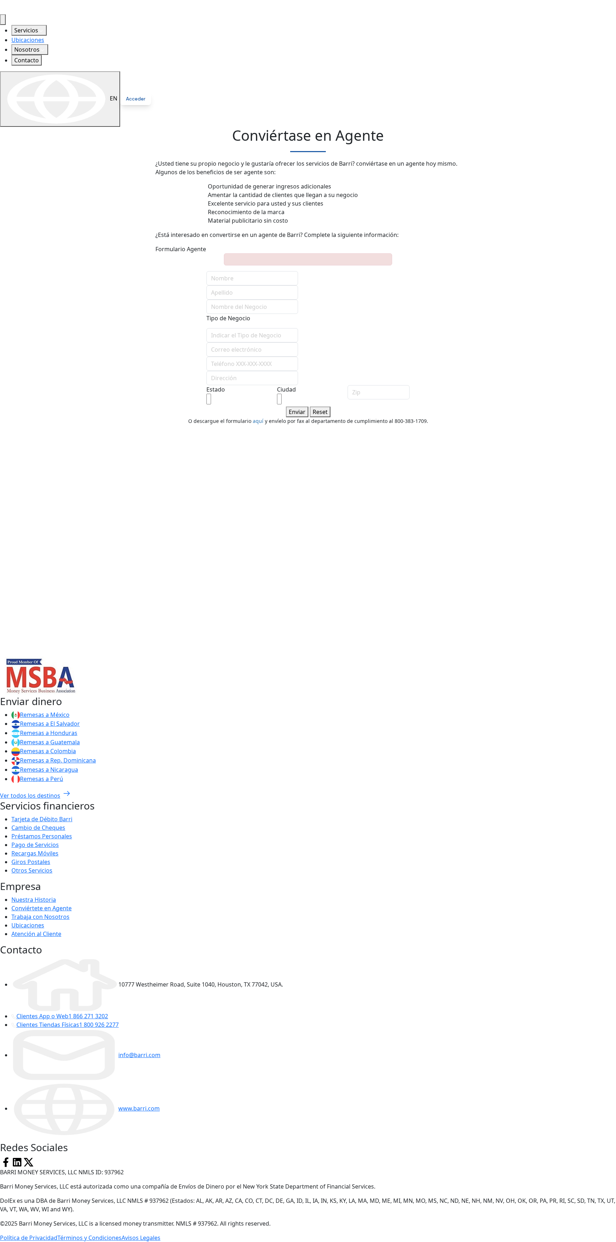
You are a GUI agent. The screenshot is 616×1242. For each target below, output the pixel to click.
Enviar (297, 412)
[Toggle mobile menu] (3, 19)
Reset (320, 412)
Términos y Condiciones (89, 1238)
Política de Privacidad (28, 1238)
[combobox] (208, 399)
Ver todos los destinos (30, 795)
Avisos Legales (141, 1238)
